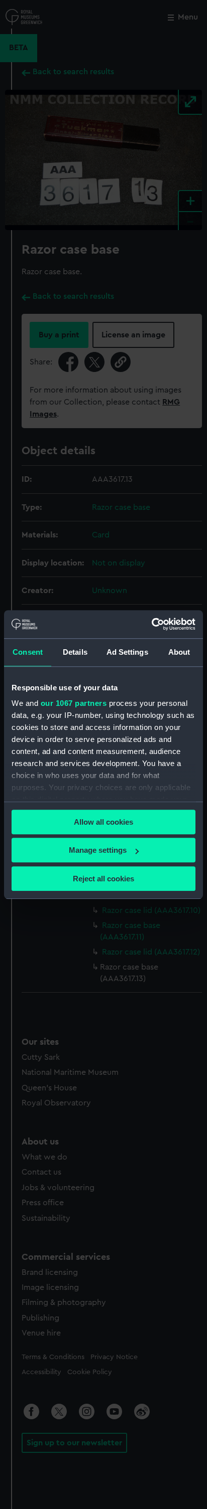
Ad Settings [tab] (127, 652)
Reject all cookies (103, 878)
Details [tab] (75, 652)
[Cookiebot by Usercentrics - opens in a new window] (151, 624)
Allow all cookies (103, 822)
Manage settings (98, 850)
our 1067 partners (74, 703)
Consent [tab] (28, 652)
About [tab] (179, 652)
